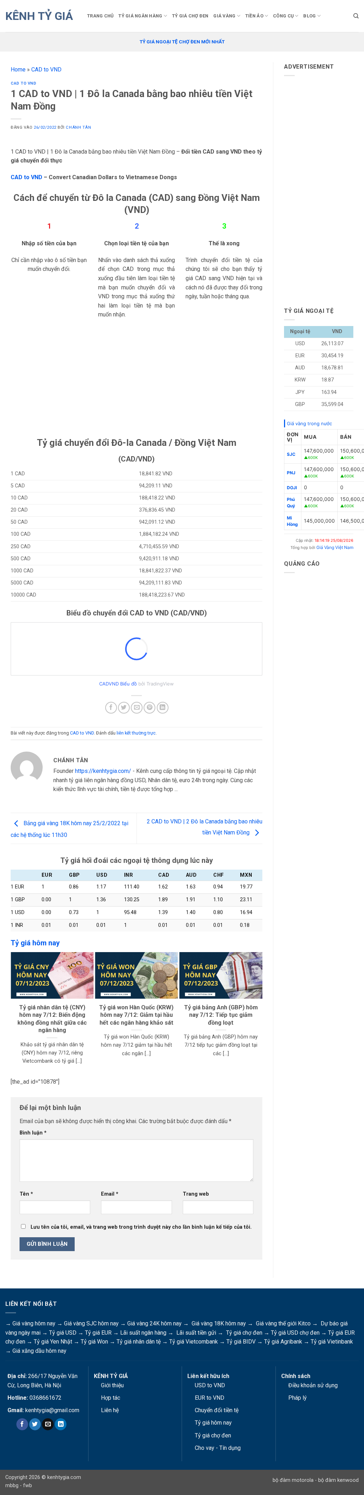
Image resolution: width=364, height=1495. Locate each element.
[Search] (356, 16)
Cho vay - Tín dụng (218, 1448)
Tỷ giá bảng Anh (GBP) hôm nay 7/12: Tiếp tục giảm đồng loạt (221, 1015)
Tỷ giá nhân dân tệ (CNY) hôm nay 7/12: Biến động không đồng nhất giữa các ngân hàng (52, 1019)
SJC (291, 454)
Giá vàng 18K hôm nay (219, 1323)
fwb (27, 1486)
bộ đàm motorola (293, 1480)
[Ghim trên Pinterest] (149, 708)
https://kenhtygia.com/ (103, 771)
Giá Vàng (224, 15)
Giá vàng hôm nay (33, 1323)
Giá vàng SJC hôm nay (91, 1323)
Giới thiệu (112, 1385)
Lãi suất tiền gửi (196, 1332)
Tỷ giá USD (62, 1332)
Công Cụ (283, 15)
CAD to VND (46, 69)
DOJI (292, 487)
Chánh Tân (78, 127)
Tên (26, 1194)
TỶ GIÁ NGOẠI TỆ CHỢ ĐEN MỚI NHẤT (182, 41)
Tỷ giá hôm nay (213, 1422)
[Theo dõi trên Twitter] (35, 1424)
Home (18, 69)
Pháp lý (297, 1397)
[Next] (259, 1012)
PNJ (291, 472)
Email (109, 1194)
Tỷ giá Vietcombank (193, 1341)
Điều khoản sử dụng (313, 1385)
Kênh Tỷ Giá (39, 16)
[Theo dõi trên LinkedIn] (60, 1424)
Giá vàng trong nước (309, 423)
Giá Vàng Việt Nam (334, 547)
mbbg (11, 1486)
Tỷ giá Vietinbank (332, 1341)
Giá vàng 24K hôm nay (154, 1323)
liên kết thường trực (136, 733)
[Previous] (14, 1012)
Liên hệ (110, 1410)
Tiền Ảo (254, 15)
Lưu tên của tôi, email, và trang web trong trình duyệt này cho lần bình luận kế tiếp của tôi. (141, 1227)
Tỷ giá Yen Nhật (53, 1341)
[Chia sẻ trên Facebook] (111, 708)
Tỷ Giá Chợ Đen (190, 15)
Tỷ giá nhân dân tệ (139, 1341)
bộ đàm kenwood (338, 1480)
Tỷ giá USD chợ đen (295, 1332)
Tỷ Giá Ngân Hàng (140, 15)
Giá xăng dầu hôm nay (39, 1350)
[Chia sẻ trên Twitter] (124, 708)
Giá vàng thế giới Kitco (283, 1323)
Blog (309, 15)
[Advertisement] (136, 387)
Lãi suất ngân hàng (143, 1332)
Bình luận (33, 1133)
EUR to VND (209, 1397)
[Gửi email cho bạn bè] (137, 708)
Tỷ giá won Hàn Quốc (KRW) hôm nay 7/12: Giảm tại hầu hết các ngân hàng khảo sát (136, 1015)
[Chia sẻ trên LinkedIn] (162, 708)
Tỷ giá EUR (98, 1332)
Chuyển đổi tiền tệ (217, 1410)
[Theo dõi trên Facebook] (22, 1424)
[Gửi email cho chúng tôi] (48, 1424)
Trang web (196, 1194)
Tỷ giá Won (94, 1341)
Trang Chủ (100, 15)
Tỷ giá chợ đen (244, 1332)
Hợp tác (110, 1397)
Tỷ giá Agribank (283, 1341)
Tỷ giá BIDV (241, 1341)
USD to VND (210, 1385)
